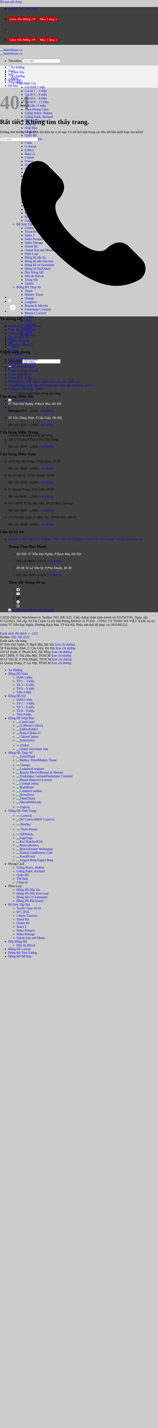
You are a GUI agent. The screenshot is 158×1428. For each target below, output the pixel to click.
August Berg (44, 860)
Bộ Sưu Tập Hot (19, 904)
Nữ (10, 74)
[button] (9, 407)
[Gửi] (1, 144)
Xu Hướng (15, 670)
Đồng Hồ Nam (18, 673)
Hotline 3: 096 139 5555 (90, 539)
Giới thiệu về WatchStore (24, 326)
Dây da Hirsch (25, 945)
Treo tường (15, 82)
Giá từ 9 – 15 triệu (37, 102)
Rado (28, 320)
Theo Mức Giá (26, 83)
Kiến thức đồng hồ (20, 344)
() (26, 400)
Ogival (25, 807)
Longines (31, 302)
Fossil (31, 856)
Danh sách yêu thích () (19, 633)
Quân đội (31, 135)
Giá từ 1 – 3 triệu (36, 91)
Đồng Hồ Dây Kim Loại (32, 893)
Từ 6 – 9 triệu (25, 688)
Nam (11, 71)
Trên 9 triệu (23, 692)
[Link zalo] (18, 602)
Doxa (30, 794)
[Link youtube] (18, 594)
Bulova (34, 845)
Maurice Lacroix (35, 313)
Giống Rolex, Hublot (38, 113)
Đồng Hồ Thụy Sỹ (20, 752)
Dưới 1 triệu (24, 677)
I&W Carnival (45, 819)
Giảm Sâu (17, 72)
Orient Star (41, 749)
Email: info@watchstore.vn (124, 539)
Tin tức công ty (18, 337)
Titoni (31, 798)
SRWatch (27, 834)
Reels (15, 346)
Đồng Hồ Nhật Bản (21, 718)
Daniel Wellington (41, 849)
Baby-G (35, 733)
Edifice (33, 729)
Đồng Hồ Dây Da (28, 889)
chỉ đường (47, 410)
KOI (39, 841)
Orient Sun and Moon (30, 938)
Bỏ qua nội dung (11, 1)
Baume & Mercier (36, 305)
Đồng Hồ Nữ (17, 696)
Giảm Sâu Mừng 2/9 (22, 19)
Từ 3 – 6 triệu (25, 685)
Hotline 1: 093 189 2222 (24, 539)
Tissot (31, 756)
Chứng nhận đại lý (20, 333)
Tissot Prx (22, 919)
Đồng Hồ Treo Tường (22, 952)
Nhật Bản (31, 128)
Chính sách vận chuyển (23, 370)
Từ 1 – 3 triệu (25, 681)
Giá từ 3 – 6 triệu (36, 94)
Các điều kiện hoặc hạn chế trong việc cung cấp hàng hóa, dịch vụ (51, 385)
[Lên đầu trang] (1, 629)
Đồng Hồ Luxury (19, 949)
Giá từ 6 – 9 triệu (36, 98)
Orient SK (23, 923)
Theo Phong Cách (36, 109)
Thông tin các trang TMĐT (26, 389)
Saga (29, 838)
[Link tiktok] (18, 598)
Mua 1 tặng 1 (48, 19)
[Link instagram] (18, 606)
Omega (25, 765)
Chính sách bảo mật (21, 366)
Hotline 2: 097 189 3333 (57, 539)
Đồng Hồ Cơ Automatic (32, 897)
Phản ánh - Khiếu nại (22, 329)
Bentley (26, 824)
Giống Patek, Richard (39, 117)
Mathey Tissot (47, 760)
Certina (29, 316)
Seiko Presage (25, 934)
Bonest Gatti (44, 852)
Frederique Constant (38, 309)
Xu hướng (18, 76)
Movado (36, 802)
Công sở (21, 882)
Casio (28, 142)
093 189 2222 (20, 637)
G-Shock (30, 146)
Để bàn (13, 85)
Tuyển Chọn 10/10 (28, 908)
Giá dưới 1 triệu (35, 87)
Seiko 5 (21, 926)
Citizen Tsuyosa (26, 915)
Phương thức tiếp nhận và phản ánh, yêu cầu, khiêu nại (44, 381)
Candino (36, 791)
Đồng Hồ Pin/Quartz (30, 901)
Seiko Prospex (25, 930)
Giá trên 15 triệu (35, 105)
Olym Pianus (29, 829)
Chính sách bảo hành (22, 363)
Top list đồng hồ (18, 341)
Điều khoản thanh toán (23, 359)
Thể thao (22, 878)
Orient (25, 745)
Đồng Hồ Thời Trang (22, 810)
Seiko (31, 740)
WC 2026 (22, 912)
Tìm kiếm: (15, 61)
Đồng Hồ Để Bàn (19, 956)
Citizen (33, 736)
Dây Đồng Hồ (17, 941)
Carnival (26, 815)
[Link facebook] (18, 590)
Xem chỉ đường (65, 644)
